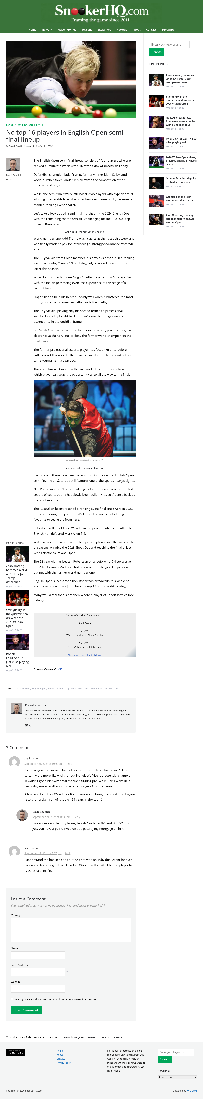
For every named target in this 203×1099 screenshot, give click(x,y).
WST (60, 669)
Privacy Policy (64, 1062)
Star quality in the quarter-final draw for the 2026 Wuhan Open (17, 618)
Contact (151, 29)
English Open (39, 688)
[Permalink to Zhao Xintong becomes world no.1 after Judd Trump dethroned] (17, 554)
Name (14, 948)
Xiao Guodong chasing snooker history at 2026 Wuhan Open (180, 219)
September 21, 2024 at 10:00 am (43, 764)
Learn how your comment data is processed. (93, 1037)
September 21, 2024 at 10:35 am (51, 817)
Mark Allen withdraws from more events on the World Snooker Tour (180, 121)
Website (15, 982)
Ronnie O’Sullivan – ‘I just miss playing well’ (17, 660)
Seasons (87, 29)
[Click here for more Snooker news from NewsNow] (15, 1052)
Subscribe (168, 29)
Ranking (11, 125)
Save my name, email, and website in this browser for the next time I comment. (56, 999)
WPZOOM (192, 1090)
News (45, 29)
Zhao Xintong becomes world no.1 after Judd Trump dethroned (16, 574)
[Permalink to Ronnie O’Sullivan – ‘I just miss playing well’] (17, 642)
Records (122, 29)
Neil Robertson (99, 688)
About (137, 29)
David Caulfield (17, 146)
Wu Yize (113, 688)
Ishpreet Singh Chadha (77, 688)
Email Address (19, 965)
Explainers (104, 29)
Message (16, 915)
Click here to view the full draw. (84, 655)
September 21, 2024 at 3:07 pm (42, 853)
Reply (69, 764)
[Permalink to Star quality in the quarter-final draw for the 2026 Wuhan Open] (17, 598)
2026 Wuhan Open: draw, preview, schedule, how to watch (181, 161)
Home (32, 29)
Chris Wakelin (23, 688)
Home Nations (55, 688)
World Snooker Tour (31, 125)
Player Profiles (67, 29)
